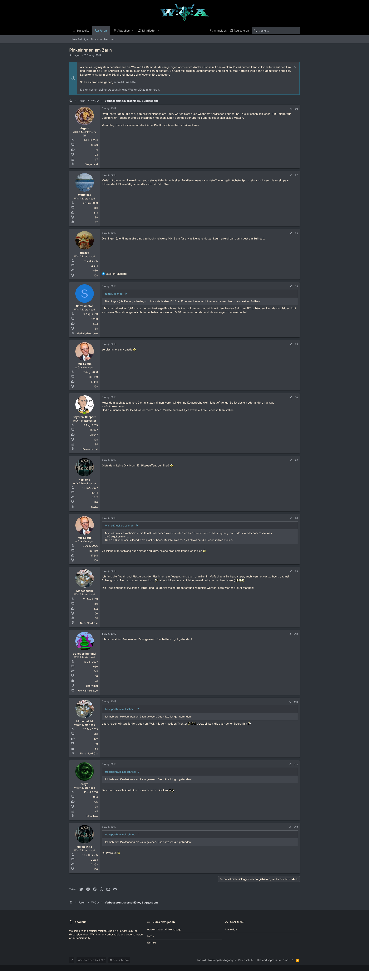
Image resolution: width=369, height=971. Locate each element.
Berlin (94, 507)
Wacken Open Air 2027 (91, 960)
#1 (296, 108)
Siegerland (91, 164)
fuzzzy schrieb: (114, 293)
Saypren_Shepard (84, 417)
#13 (296, 827)
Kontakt (151, 942)
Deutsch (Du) (120, 960)
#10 (296, 634)
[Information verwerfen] (294, 67)
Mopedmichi (84, 590)
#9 (296, 571)
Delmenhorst (90, 449)
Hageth (76, 55)
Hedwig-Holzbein (87, 333)
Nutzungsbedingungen (222, 960)
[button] (132, 30)
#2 (296, 175)
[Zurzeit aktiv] (84, 413)
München (92, 816)
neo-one (84, 479)
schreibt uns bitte (125, 82)
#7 (296, 460)
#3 (296, 233)
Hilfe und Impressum (268, 960)
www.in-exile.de (88, 690)
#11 (296, 701)
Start (286, 960)
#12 (296, 764)
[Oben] (292, 960)
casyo (84, 784)
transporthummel (84, 653)
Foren (150, 936)
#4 (296, 286)
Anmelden (231, 929)
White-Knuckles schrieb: (119, 525)
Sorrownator (84, 306)
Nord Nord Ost (89, 623)
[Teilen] (291, 109)
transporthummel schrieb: (120, 709)
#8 (296, 518)
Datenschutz (245, 960)
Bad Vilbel (92, 685)
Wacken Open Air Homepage (164, 929)
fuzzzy (84, 252)
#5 (296, 344)
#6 (296, 397)
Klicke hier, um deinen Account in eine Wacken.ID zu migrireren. (120, 89)
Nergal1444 (84, 846)
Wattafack (84, 194)
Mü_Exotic (84, 363)
